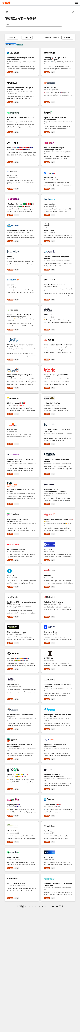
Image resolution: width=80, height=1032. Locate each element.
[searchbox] (34, 25)
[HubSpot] (6, 2)
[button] (73, 12)
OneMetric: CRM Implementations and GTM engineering (21, 603)
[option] (12, 37)
